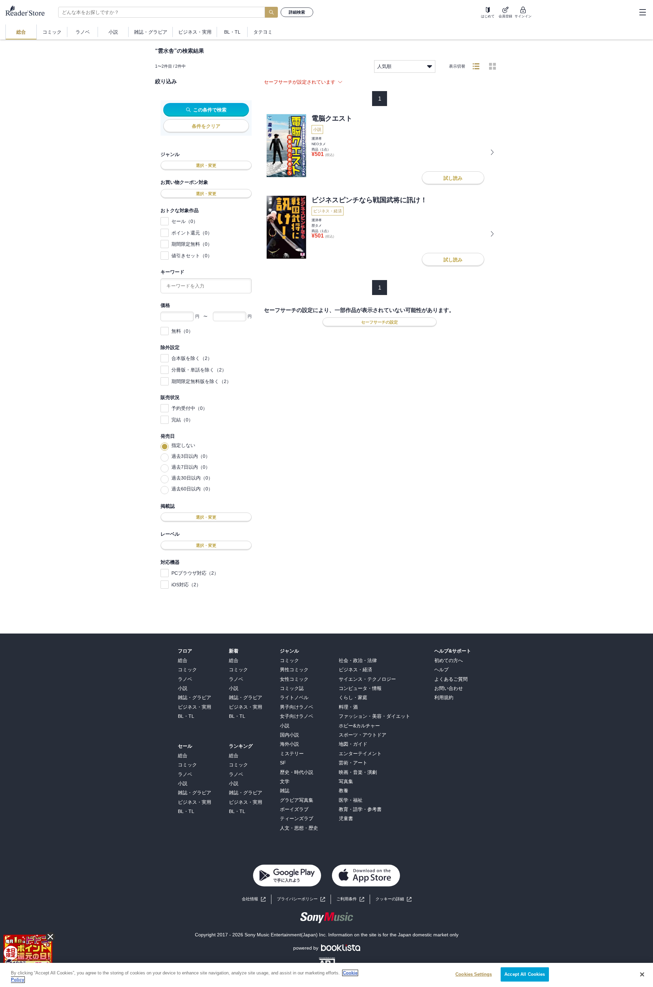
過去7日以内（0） (190, 467)
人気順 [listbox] (384, 66)
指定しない (183, 445)
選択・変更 (206, 165)
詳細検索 (297, 12)
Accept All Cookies (524, 974)
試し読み (453, 178)
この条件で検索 (210, 109)
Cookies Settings (473, 974)
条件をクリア (206, 126)
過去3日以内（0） (190, 456)
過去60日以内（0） (192, 488)
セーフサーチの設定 (379, 322)
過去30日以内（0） (192, 478)
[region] (326, 975)
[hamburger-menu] (642, 12)
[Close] (642, 974)
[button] (393, 899)
